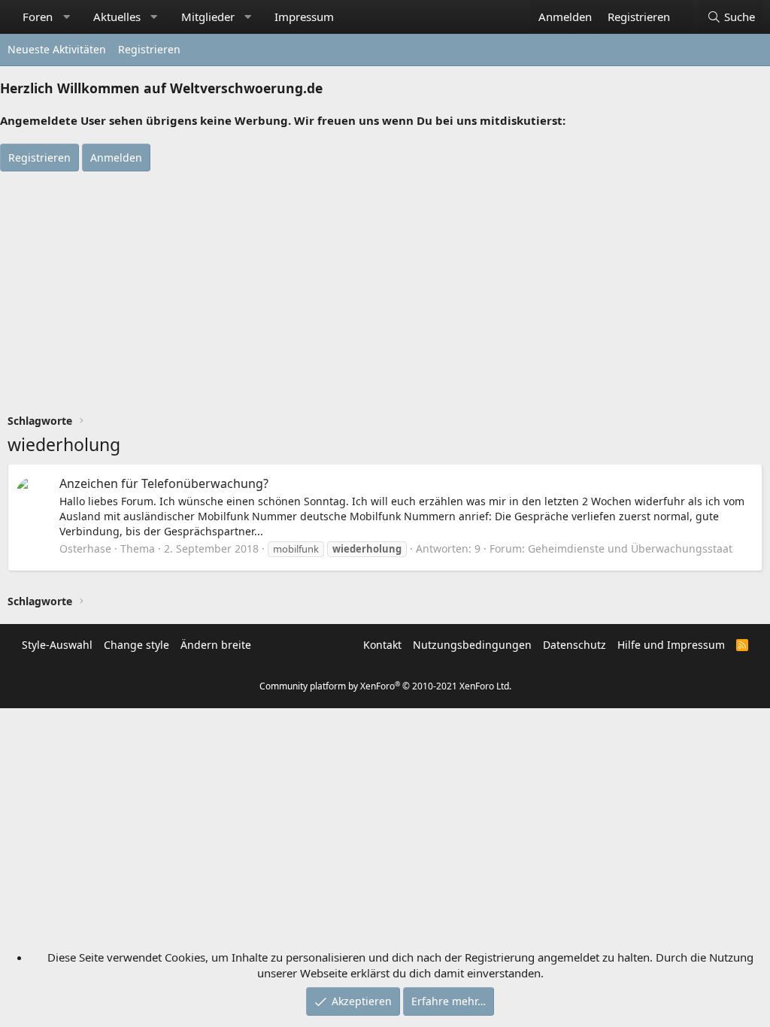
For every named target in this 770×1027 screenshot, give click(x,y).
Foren (38, 16)
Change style (136, 645)
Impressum (304, 16)
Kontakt (382, 645)
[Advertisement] (385, 284)
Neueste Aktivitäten (57, 49)
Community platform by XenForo (385, 686)
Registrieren (149, 49)
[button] (66, 17)
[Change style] (685, 9)
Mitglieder (208, 16)
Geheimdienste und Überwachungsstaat (630, 548)
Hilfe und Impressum (671, 645)
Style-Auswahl (57, 645)
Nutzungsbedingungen (472, 645)
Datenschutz (574, 645)
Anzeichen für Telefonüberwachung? (163, 483)
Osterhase (85, 548)
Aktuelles (117, 16)
